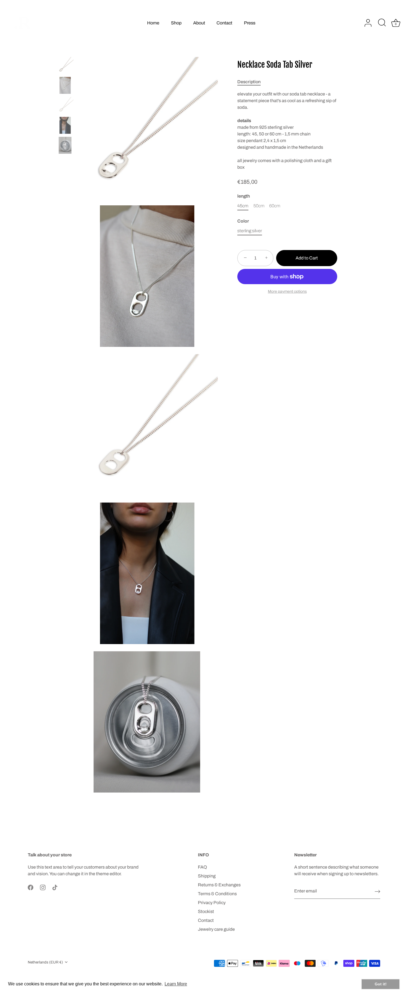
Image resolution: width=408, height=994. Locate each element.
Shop (176, 23)
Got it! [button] (381, 984)
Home (153, 23)
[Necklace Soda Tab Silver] (65, 65)
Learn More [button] (176, 984)
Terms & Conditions (217, 893)
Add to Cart (307, 258)
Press (249, 23)
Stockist (206, 911)
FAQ (202, 867)
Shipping (207, 876)
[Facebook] (30, 887)
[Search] (382, 23)
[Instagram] (43, 887)
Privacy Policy (212, 902)
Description (249, 81)
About (199, 23)
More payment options (287, 291)
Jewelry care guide (216, 929)
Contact (224, 23)
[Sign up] (377, 891)
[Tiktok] (55, 887)
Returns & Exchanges (219, 884)
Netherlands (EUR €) (45, 962)
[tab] (251, 82)
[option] (65, 66)
